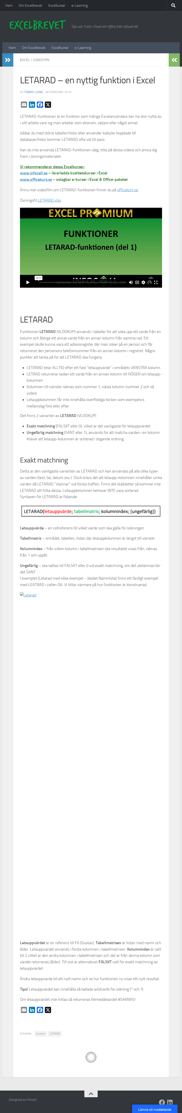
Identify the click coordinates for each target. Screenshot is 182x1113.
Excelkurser (56, 5)
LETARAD (54, 1033)
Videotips (41, 60)
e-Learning (79, 5)
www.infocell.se (33, 173)
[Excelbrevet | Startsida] (38, 25)
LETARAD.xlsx (49, 200)
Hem (8, 5)
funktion (40, 1033)
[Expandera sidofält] (7, 60)
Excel (25, 60)
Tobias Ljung (33, 92)
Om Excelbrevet (30, 5)
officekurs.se (127, 189)
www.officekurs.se (36, 179)
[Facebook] (162, 1102)
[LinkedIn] (170, 1102)
